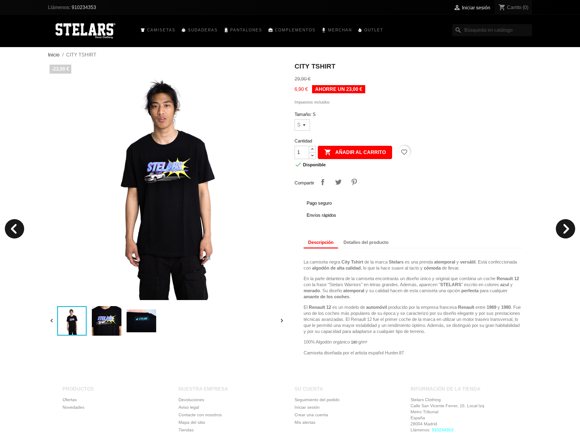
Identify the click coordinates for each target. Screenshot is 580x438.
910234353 (84, 7)
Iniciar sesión (307, 407)
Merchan (340, 30)
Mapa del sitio (192, 422)
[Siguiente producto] (565, 229)
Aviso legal (189, 407)
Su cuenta (309, 389)
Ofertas (70, 399)
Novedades (73, 407)
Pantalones (246, 30)
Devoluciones (191, 399)
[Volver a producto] (14, 229)
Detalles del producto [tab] (365, 242)
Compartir (323, 182)
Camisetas (161, 30)
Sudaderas (203, 30)
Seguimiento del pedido (317, 399)
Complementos (295, 30)
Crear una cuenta (311, 414)
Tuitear (338, 182)
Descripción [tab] (321, 242)
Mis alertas (305, 422)
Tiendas (186, 429)
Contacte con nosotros (200, 414)
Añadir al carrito (355, 152)
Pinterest (354, 182)
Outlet (373, 30)
